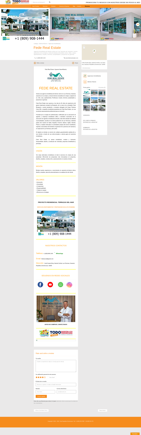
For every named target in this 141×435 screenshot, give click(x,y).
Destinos (53, 6)
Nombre (38, 388)
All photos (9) (101, 87)
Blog (74, 6)
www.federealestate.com (71, 58)
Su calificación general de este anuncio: (46, 374)
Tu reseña (38, 358)
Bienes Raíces (43, 43)
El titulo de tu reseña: (41, 381)
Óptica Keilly (102, 410)
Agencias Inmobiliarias (54, 43)
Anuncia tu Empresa (64, 6)
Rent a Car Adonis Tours (41, 410)
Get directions (86, 68)
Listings (36, 43)
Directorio (45, 6)
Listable (74, 423)
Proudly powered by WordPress (66, 423)
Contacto (79, 6)
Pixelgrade (77, 423)
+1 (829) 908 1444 (41, 58)
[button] (95, 51)
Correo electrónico (61, 388)
